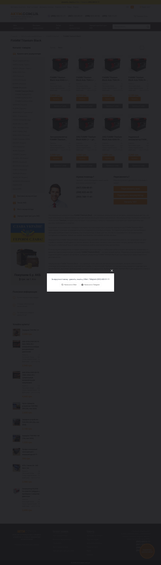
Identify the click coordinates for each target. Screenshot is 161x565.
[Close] (112, 270)
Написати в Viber (70, 285)
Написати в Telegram (92, 285)
